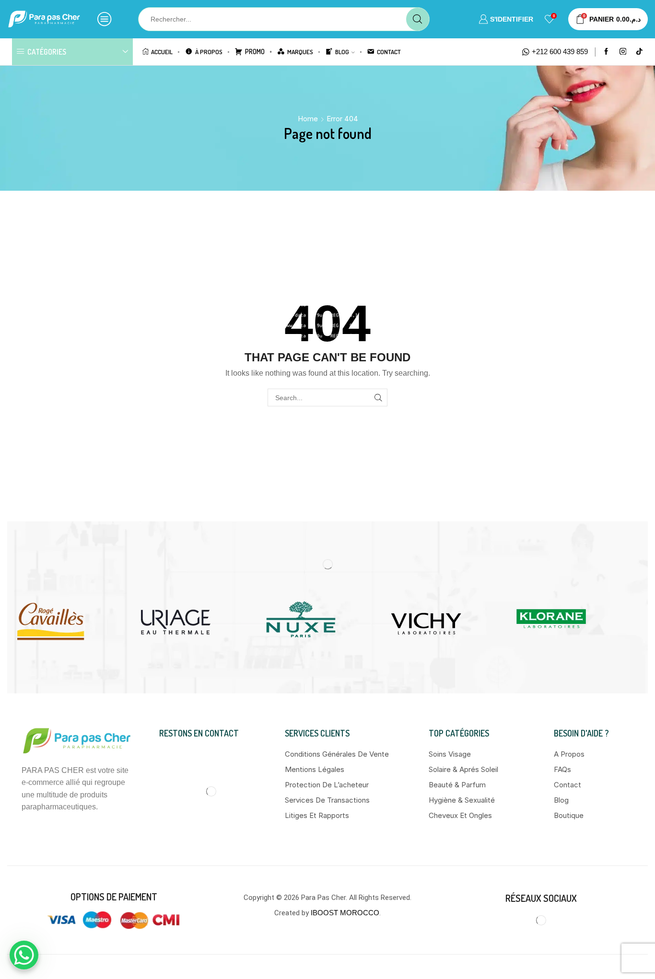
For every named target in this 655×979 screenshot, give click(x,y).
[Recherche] (378, 397)
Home (308, 118)
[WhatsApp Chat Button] (24, 955)
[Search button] (417, 19)
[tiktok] (639, 52)
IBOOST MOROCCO (345, 913)
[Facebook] (606, 52)
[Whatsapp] (552, 920)
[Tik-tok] (573, 920)
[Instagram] (623, 52)
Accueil (162, 51)
